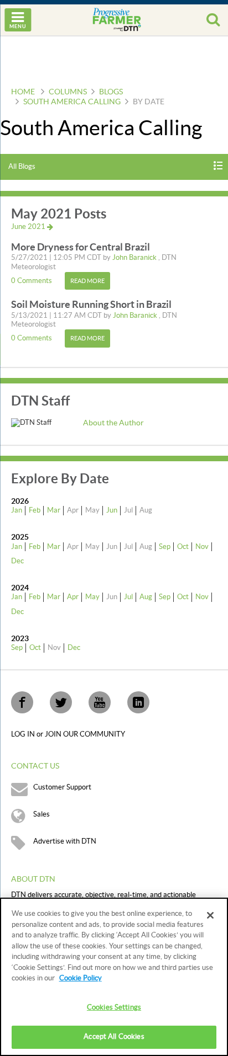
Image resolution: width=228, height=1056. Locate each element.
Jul (128, 597)
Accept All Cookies (114, 1037)
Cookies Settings (114, 1007)
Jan (16, 510)
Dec (17, 561)
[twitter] (61, 702)
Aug (145, 597)
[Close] (210, 915)
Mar (53, 510)
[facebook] (22, 702)
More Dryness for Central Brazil (80, 247)
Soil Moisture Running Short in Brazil (91, 304)
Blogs (111, 92)
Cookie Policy (80, 978)
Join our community (85, 734)
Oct (183, 547)
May (92, 597)
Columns (68, 92)
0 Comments (32, 281)
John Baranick (135, 258)
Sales (41, 814)
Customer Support (62, 787)
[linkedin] (138, 702)
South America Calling (72, 102)
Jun (111, 510)
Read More (87, 281)
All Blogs (21, 166)
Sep (164, 547)
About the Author (113, 423)
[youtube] (100, 702)
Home (23, 92)
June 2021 (29, 227)
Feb (34, 510)
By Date (148, 102)
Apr (73, 597)
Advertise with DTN (64, 841)
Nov (202, 547)
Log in (24, 734)
